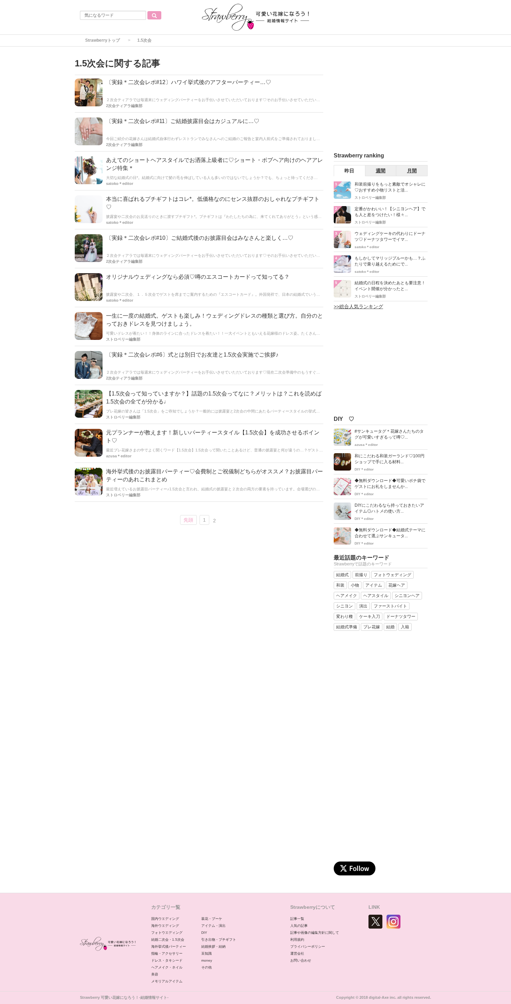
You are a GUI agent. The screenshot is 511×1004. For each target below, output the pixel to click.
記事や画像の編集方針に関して (314, 932)
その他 (206, 967)
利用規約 (297, 939)
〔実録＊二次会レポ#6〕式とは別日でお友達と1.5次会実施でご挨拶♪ (192, 355)
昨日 (349, 170)
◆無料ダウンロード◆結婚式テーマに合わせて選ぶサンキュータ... (390, 533)
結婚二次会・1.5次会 (167, 939)
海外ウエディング (165, 926)
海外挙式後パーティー (168, 946)
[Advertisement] (386, 100)
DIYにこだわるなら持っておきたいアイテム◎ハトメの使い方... (389, 508)
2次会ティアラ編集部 (124, 106)
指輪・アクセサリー (166, 953)
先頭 (188, 520)
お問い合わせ (300, 960)
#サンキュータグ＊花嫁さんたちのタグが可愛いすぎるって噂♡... (389, 434)
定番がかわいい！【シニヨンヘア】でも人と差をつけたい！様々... (390, 211)
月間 (412, 170)
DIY (204, 932)
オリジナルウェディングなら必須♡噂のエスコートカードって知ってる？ (198, 277)
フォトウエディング (166, 932)
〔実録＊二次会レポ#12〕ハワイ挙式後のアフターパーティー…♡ (188, 82)
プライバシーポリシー (307, 946)
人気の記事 (299, 926)
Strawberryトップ (102, 40)
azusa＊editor (118, 456)
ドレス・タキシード (166, 960)
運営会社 (297, 953)
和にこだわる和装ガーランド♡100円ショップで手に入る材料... (389, 459)
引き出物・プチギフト (218, 939)
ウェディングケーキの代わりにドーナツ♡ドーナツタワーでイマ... (390, 236)
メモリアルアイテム (166, 981)
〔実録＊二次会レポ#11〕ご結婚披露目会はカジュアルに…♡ (182, 121)
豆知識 (206, 953)
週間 (381, 170)
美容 (154, 974)
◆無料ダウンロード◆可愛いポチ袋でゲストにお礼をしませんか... (390, 483)
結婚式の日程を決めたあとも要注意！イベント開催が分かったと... (390, 285)
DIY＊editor (364, 469)
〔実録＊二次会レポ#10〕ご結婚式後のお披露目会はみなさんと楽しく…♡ (199, 238)
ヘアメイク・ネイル (166, 967)
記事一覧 (297, 919)
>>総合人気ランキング (358, 306)
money (206, 960)
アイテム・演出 (213, 926)
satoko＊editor (119, 183)
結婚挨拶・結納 (213, 946)
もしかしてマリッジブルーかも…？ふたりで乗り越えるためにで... (390, 261)
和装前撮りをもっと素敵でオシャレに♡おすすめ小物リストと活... (390, 187)
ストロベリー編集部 (123, 339)
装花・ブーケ (211, 919)
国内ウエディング (165, 919)
